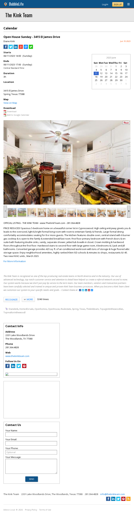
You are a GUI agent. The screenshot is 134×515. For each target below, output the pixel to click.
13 (106, 73)
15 (116, 73)
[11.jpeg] (111, 212)
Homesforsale (26, 309)
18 (96, 76)
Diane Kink (9, 41)
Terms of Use (45, 510)
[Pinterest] (24, 367)
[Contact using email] (92, 290)
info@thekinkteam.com (112, 494)
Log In (105, 4)
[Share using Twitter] (11, 48)
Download (11, 111)
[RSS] (128, 499)
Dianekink (13, 309)
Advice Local (9, 510)
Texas (82, 309)
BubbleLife (16, 4)
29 (101, 66)
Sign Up (118, 4)
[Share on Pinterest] (126, 123)
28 (96, 66)
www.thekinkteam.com (17, 356)
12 (101, 73)
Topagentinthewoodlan (111, 309)
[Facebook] (7, 367)
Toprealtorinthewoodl (14, 312)
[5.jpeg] (52, 212)
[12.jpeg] (121, 212)
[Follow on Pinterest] (89, 290)
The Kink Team (18, 15)
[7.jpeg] (71, 212)
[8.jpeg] (81, 212)
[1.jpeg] (12, 212)
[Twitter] (19, 367)
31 (111, 66)
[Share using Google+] (21, 48)
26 (101, 80)
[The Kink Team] (7, 374)
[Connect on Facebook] (80, 290)
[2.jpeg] (22, 212)
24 (126, 76)
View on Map (10, 102)
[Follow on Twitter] (83, 290)
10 (126, 69)
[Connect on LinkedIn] (86, 290)
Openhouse (54, 309)
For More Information (14, 261)
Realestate (66, 309)
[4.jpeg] (42, 212)
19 (101, 76)
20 (106, 76)
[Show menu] (127, 4)
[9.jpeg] (91, 212)
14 (111, 73)
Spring (75, 309)
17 (126, 73)
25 (96, 80)
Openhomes (41, 309)
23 (121, 76)
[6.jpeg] (61, 212)
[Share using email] (26, 48)
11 (96, 73)
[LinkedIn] (13, 367)
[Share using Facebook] (5, 48)
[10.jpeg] (101, 212)
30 (106, 66)
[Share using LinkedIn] (16, 48)
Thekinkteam (92, 309)
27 (106, 80)
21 (111, 76)
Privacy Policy (31, 510)
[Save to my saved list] (31, 48)
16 (121, 73)
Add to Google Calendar (18, 115)
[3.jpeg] (32, 212)
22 (116, 76)
